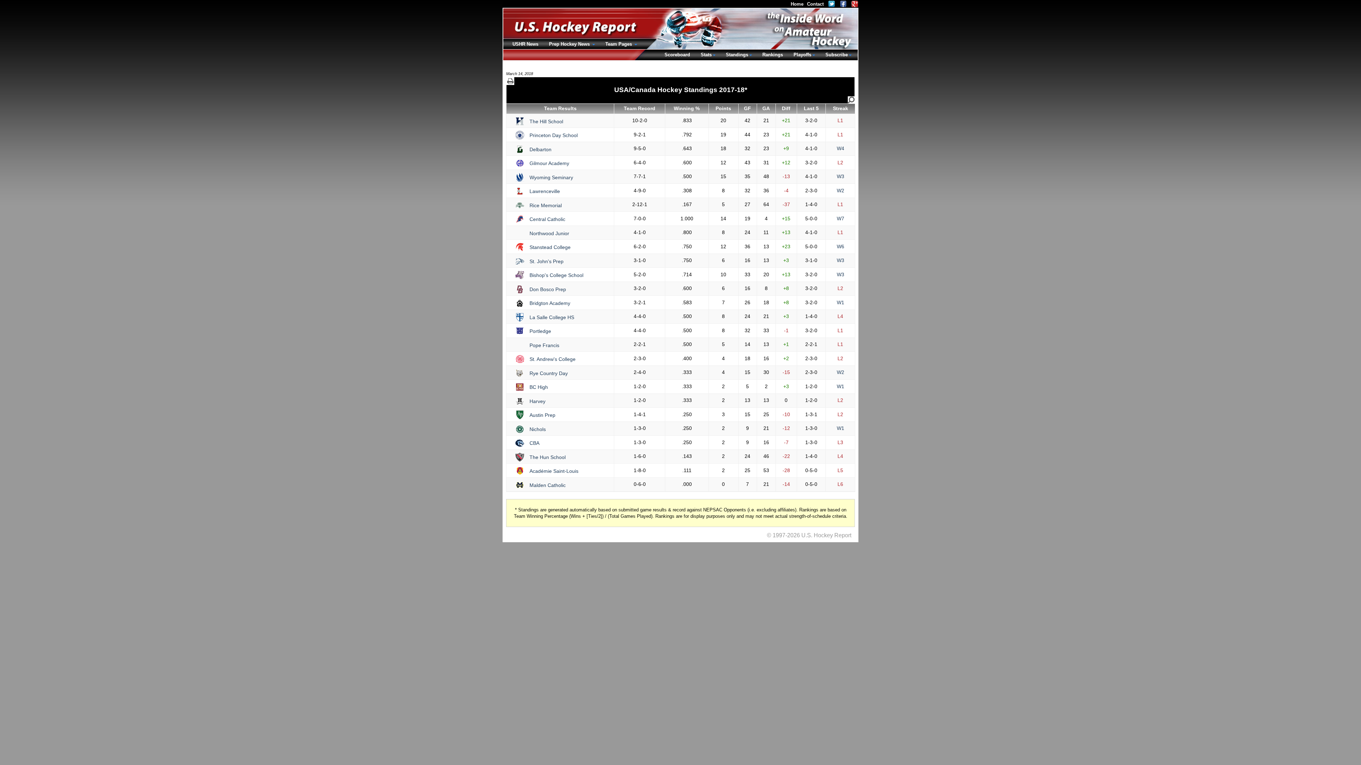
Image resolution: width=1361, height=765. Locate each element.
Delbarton (540, 149)
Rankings (772, 54)
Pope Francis (544, 345)
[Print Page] (510, 81)
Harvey (537, 401)
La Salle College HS (552, 317)
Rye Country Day (549, 373)
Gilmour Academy (549, 163)
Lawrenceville (545, 191)
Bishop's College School (556, 275)
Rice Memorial (546, 205)
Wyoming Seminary (551, 177)
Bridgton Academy (550, 303)
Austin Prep (542, 415)
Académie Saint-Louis (554, 471)
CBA (534, 443)
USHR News (525, 44)
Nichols (538, 429)
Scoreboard (677, 54)
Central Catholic (547, 219)
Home (797, 4)
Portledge (540, 331)
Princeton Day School (554, 135)
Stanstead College (550, 247)
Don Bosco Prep (548, 289)
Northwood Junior (549, 233)
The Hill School (546, 121)
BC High (539, 387)
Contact (815, 4)
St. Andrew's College (553, 359)
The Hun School (548, 457)
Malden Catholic (548, 485)
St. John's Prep (547, 261)
